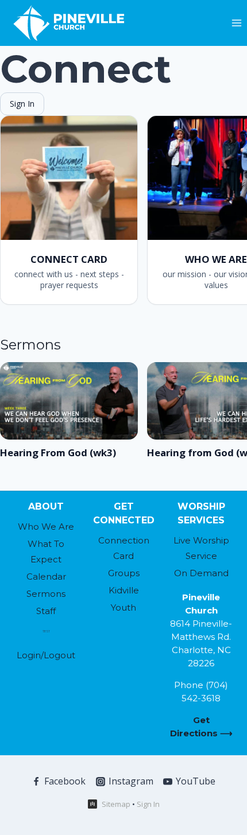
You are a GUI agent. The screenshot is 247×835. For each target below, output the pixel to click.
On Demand (201, 573)
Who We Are (46, 526)
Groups (124, 573)
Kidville (124, 590)
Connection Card (123, 548)
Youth (123, 607)
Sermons (45, 593)
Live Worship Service (201, 548)
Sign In (22, 103)
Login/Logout (46, 655)
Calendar (46, 576)
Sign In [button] (148, 804)
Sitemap (116, 804)
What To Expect (46, 551)
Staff (46, 610)
